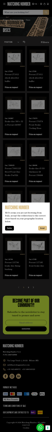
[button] (40, 427)
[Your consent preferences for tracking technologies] (47, 427)
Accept (42, 228)
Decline (9, 228)
